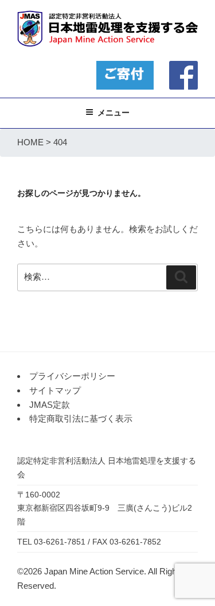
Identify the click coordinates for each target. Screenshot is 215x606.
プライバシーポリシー (72, 376)
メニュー (113, 112)
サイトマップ (55, 390)
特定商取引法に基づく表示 (80, 418)
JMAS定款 (49, 405)
